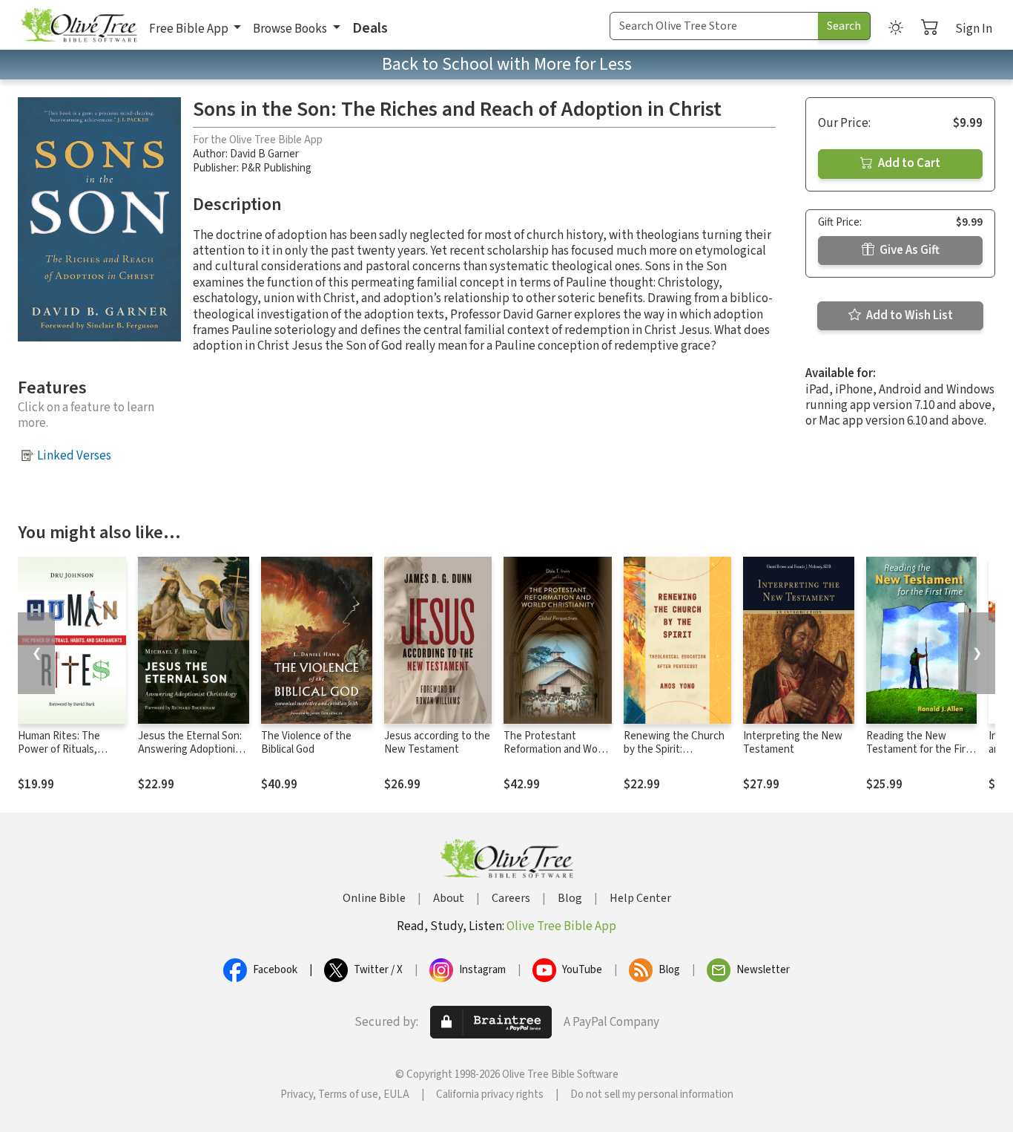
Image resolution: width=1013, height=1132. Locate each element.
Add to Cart (908, 163)
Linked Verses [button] (74, 456)
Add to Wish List (908, 315)
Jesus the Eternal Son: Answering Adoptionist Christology (191, 750)
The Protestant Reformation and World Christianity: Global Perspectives (557, 757)
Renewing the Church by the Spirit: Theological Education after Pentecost (675, 757)
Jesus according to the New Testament (437, 743)
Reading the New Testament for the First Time (920, 750)
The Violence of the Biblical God (306, 743)
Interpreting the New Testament (792, 743)
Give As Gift (908, 250)
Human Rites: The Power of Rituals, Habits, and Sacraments (59, 757)
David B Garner (264, 154)
